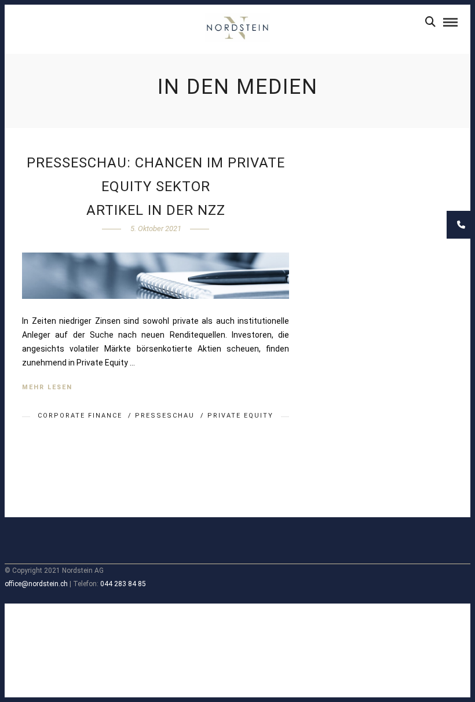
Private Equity (240, 415)
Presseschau (165, 415)
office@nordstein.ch (36, 584)
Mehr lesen (47, 387)
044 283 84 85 (123, 584)
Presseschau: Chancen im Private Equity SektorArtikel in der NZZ (156, 186)
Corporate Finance (80, 415)
